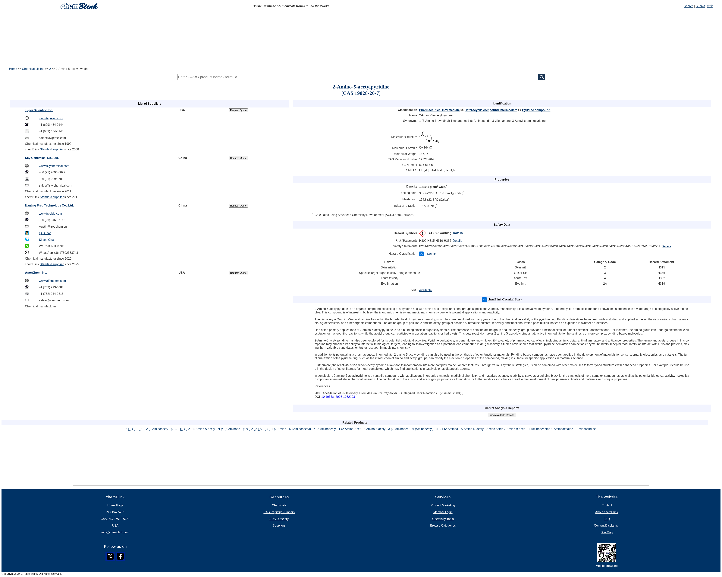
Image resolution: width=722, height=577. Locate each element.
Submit (700, 6)
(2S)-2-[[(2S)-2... (181, 429)
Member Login (443, 512)
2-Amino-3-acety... (375, 429)
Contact (606, 505)
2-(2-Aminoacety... (158, 429)
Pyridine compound (536, 110)
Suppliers (279, 525)
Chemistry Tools (443, 519)
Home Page (115, 505)
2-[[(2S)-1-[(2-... (135, 429)
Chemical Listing (33, 68)
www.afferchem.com (52, 280)
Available (425, 290)
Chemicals (279, 505)
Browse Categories (443, 525)
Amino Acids (494, 429)
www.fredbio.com (50, 213)
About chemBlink (606, 512)
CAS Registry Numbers (279, 512)
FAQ (607, 519)
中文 (710, 6)
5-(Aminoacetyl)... (424, 429)
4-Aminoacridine (562, 429)
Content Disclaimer (607, 525)
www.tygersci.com (51, 118)
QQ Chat (45, 233)
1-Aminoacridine (539, 429)
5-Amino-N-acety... (473, 429)
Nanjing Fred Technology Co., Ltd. (49, 205)
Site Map (607, 532)
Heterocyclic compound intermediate (491, 110)
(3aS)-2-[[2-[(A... (253, 429)
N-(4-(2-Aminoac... (230, 429)
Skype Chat (47, 239)
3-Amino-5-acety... (205, 429)
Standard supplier (52, 149)
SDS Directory (279, 519)
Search (688, 6)
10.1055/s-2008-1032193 (338, 396)
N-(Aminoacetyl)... (301, 429)
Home (13, 68)
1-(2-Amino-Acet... (351, 429)
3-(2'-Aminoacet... (400, 429)
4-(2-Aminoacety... (326, 429)
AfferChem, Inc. (36, 272)
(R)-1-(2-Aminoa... (448, 429)
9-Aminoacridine (585, 429)
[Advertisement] (361, 37)
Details (458, 233)
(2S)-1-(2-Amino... (276, 429)
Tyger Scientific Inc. (39, 110)
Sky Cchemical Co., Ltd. (42, 157)
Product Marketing (443, 505)
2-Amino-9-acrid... (516, 429)
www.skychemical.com (54, 166)
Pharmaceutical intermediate (439, 110)
